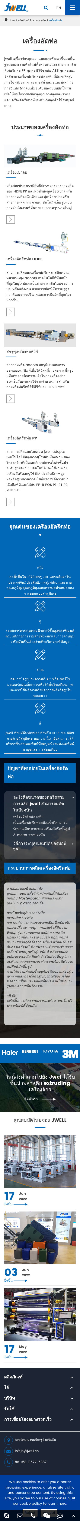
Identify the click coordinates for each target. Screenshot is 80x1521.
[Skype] (6, 1515)
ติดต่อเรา (40, 1099)
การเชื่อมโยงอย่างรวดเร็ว (28, 1419)
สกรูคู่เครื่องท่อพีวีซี (22, 352)
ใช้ (6, 1388)
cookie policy (31, 1503)
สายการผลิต (39, 20)
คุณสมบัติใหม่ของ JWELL (40, 1121)
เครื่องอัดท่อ (55, 20)
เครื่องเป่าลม (16, 173)
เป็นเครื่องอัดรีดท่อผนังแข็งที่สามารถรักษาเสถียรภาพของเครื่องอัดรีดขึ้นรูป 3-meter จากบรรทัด (41, 829)
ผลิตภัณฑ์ (23, 20)
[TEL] (33, 1515)
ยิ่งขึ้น (16, 1204)
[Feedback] (60, 1515)
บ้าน (12, 20)
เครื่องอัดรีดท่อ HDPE (24, 259)
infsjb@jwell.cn (27, 1451)
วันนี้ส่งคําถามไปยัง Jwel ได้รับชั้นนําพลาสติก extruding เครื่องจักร (40, 1083)
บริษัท (9, 1398)
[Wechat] (47, 1515)
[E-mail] (20, 1515)
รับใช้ (9, 1409)
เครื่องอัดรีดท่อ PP (21, 438)
